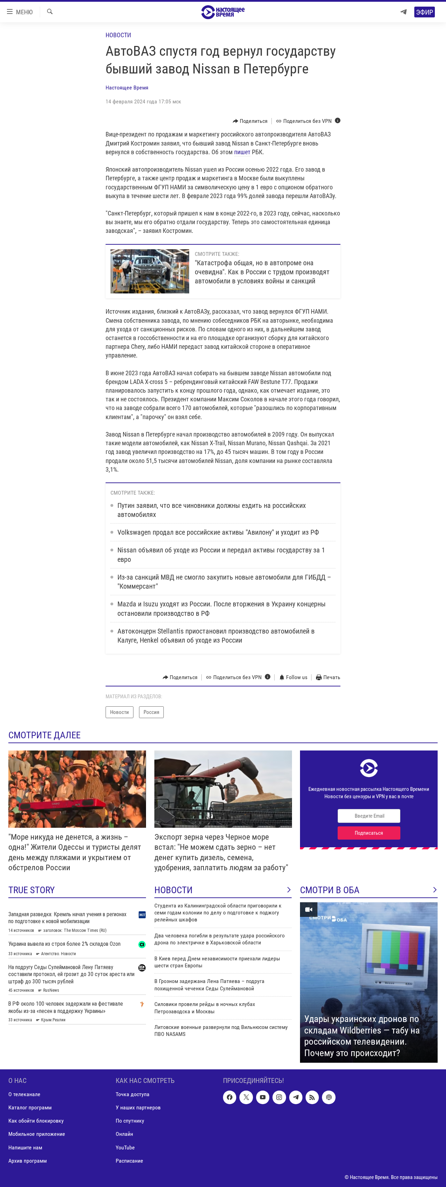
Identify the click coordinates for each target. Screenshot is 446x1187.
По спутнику (130, 1121)
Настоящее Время (127, 87)
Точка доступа (132, 1094)
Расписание (129, 1160)
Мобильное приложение (36, 1134)
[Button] (250, 121)
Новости (118, 35)
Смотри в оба (330, 890)
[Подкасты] (328, 1097)
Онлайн (124, 1134)
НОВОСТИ (173, 890)
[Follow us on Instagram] (279, 1097)
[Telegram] (403, 12)
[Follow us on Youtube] (262, 1097)
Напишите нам (25, 1147)
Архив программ (27, 1160)
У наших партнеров (138, 1108)
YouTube (125, 1147)
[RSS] (312, 1097)
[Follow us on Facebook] (229, 1097)
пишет (242, 152)
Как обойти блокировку (36, 1121)
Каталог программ (30, 1108)
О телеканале (24, 1094)
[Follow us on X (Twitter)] (246, 1097)
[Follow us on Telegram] (295, 1097)
